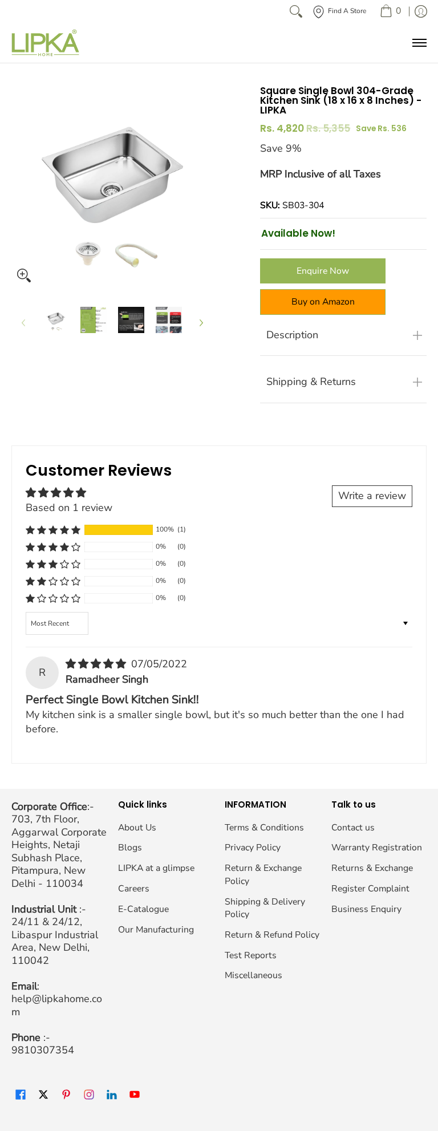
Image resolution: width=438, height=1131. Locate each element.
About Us (137, 827)
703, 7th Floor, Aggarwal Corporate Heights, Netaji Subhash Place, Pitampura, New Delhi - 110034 (59, 851)
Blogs (130, 847)
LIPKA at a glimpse (156, 868)
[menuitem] (390, 11)
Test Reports (251, 955)
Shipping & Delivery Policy (265, 908)
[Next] (200, 323)
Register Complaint (370, 888)
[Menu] (419, 43)
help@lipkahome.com (56, 1005)
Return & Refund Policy (272, 935)
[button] (53, 530)
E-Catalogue (143, 909)
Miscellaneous (253, 975)
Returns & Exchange (372, 868)
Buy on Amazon (323, 301)
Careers (133, 888)
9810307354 (42, 1050)
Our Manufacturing (156, 929)
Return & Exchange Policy (263, 874)
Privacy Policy (253, 847)
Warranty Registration (376, 847)
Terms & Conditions (264, 827)
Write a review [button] (372, 495)
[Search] (296, 11)
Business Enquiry (366, 909)
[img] (97, 664)
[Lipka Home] (45, 43)
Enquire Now (323, 271)
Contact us (353, 827)
